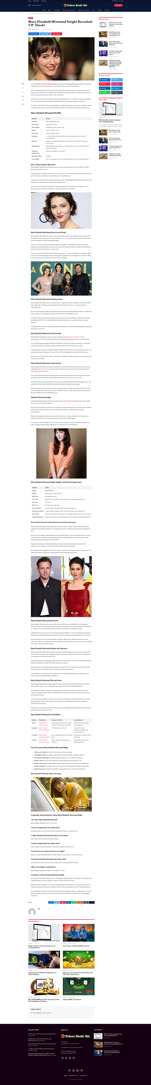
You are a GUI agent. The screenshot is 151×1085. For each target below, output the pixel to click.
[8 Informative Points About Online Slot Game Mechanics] (103, 44)
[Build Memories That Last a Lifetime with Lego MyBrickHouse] (103, 34)
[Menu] (29, 5)
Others (30, 18)
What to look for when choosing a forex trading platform (41, 946)
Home (29, 1)
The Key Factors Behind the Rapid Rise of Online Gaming (42, 973)
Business (57, 10)
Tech (93, 10)
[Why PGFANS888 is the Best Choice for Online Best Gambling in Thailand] (44, 986)
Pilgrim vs (73, 305)
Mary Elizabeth (68, 401)
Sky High (59, 173)
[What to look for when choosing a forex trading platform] (44, 933)
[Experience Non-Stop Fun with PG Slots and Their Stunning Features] (79, 959)
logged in (39, 1012)
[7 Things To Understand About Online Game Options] (103, 53)
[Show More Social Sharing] (64, 33)
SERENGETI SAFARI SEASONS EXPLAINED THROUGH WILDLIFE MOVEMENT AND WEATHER (115, 64)
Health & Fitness (83, 10)
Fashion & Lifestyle (69, 10)
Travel (99, 10)
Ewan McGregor (45, 369)
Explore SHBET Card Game (72, 999)
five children (66, 238)
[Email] (22, 104)
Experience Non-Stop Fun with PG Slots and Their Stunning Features (78, 973)
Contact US (43, 1)
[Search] (122, 1)
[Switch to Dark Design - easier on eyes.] (120, 1)
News (49, 10)
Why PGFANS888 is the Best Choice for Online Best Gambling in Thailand (43, 1000)
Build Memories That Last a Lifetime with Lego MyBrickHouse (114, 34)
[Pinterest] (22, 100)
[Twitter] (22, 92)
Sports (107, 10)
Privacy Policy (36, 1)
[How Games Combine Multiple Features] (79, 933)
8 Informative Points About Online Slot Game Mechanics (116, 43)
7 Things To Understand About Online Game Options (115, 53)
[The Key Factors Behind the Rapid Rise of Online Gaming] (44, 959)
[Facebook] (22, 88)
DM (33, 29)
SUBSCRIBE (118, 5)
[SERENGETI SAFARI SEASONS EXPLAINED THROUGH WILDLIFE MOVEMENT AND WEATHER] (103, 63)
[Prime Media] (75, 5)
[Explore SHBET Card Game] (79, 986)
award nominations (74, 337)
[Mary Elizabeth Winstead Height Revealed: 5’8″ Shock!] (61, 58)
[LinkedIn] (22, 96)
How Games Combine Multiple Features (76, 946)
